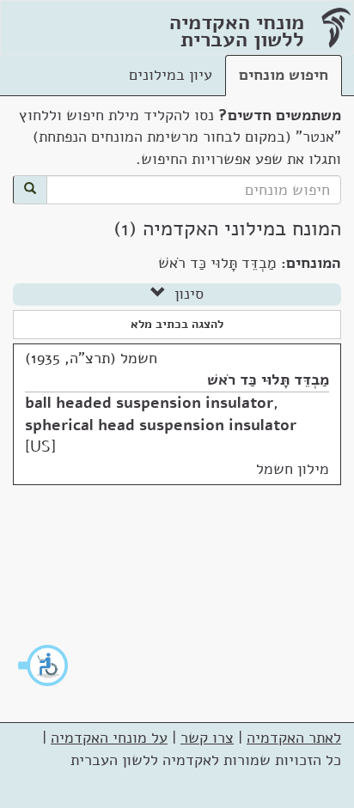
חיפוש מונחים (283, 74)
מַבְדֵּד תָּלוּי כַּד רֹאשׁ (268, 379)
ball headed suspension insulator (149, 402)
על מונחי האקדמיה (109, 737)
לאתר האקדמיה (294, 737)
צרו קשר (207, 737)
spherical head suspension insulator (160, 425)
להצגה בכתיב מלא (177, 324)
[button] (44, 665)
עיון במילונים (170, 74)
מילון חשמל (292, 469)
